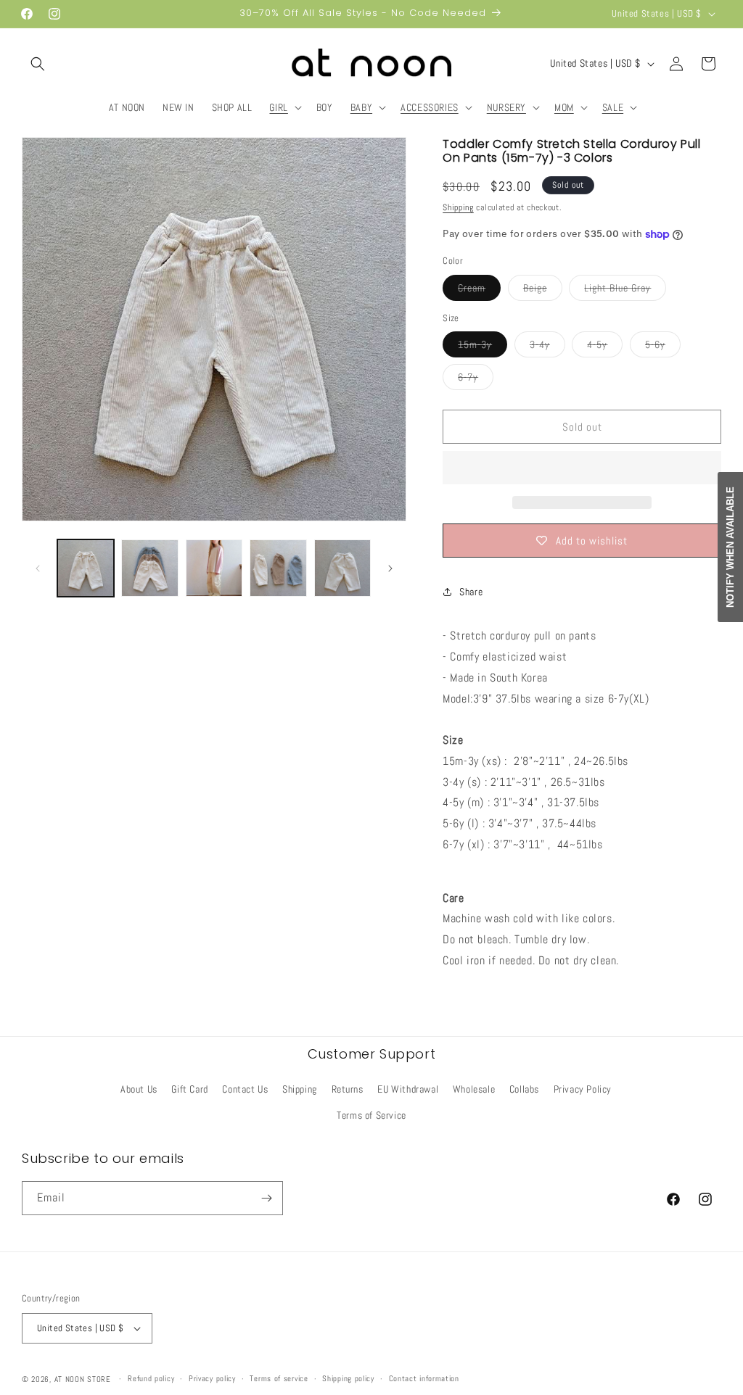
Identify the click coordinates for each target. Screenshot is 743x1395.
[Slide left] (38, 568)
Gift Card (189, 1089)
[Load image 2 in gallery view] (149, 567)
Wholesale (474, 1089)
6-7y (475, 380)
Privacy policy (212, 1378)
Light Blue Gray (625, 291)
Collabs (524, 1089)
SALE (612, 107)
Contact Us (245, 1089)
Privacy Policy (583, 1089)
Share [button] (471, 591)
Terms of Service (371, 1115)
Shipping (458, 207)
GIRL (278, 107)
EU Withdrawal (407, 1089)
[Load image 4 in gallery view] (278, 567)
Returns (348, 1089)
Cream (479, 291)
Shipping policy (348, 1378)
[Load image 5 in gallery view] (342, 567)
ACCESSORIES (430, 107)
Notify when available (730, 547)
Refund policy (151, 1378)
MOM (564, 107)
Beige (542, 291)
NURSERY (506, 107)
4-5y (605, 347)
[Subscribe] (266, 1198)
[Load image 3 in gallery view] (214, 567)
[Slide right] (390, 568)
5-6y (663, 347)
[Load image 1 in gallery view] (85, 567)
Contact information (424, 1378)
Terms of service (279, 1378)
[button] (38, 64)
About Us (138, 1089)
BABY (361, 107)
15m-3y (482, 347)
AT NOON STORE (82, 1379)
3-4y (547, 347)
